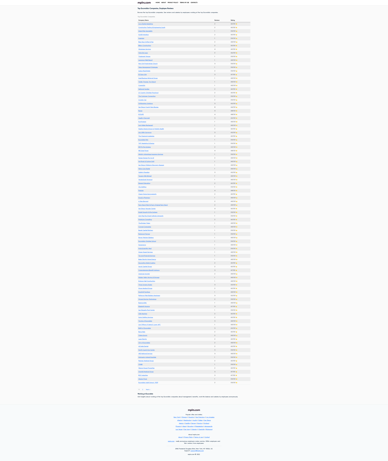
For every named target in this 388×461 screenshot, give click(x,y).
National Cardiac (143, 89)
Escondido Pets (143, 140)
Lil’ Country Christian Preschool (148, 93)
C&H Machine (142, 314)
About (163, 2)
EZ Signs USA (142, 74)
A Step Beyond (143, 201)
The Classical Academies (146, 136)
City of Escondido (144, 343)
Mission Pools (142, 379)
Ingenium (141, 38)
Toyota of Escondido (145, 321)
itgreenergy (142, 245)
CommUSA (141, 85)
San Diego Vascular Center (147, 208)
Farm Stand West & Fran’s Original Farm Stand (153, 205)
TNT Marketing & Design (146, 143)
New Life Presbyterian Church (148, 64)
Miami (184, 426)
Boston (199, 423)
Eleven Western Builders (146, 237)
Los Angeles (210, 417)
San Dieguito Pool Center (146, 310)
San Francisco (200, 417)
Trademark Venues (144, 56)
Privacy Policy (173, 2)
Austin (195, 420)
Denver (193, 423)
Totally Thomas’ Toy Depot (147, 82)
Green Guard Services (145, 252)
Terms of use (184, 2)
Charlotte (201, 429)
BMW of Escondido (144, 328)
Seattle (187, 423)
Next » (148, 389)
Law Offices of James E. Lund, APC (149, 325)
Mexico (181, 423)
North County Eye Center (146, 350)
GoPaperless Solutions (145, 103)
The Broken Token (144, 223)
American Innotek (144, 274)
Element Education (144, 183)
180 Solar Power (143, 151)
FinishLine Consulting (145, 219)
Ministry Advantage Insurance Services (150, 154)
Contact (207, 437)
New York (177, 417)
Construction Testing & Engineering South (151, 27)
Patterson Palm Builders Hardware (149, 295)
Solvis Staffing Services (145, 317)
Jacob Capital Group (145, 266)
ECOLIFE (141, 114)
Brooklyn (190, 426)
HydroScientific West (145, 248)
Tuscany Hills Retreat (145, 176)
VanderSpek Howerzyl (145, 180)
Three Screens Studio (145, 285)
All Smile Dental (143, 346)
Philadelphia (199, 426)
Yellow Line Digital (144, 169)
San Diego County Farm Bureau (148, 107)
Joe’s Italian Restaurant (145, 125)
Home (158, 2)
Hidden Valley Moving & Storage (148, 277)
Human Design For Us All (146, 158)
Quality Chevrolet (144, 118)
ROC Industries (143, 375)
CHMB (140, 364)
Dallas (200, 420)
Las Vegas (179, 429)
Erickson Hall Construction (146, 281)
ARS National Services (145, 353)
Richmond (209, 429)
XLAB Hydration (143, 35)
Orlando (194, 429)
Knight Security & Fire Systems (147, 212)
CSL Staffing (142, 187)
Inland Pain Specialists (145, 31)
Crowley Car (142, 100)
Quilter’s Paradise (143, 172)
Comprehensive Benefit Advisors (149, 270)
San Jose (187, 429)
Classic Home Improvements (147, 194)
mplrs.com (171, 441)
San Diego (207, 420)
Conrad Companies (144, 227)
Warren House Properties (146, 368)
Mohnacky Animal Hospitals (147, 357)
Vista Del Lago (143, 53)
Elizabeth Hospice (144, 306)
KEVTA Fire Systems (144, 147)
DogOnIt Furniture (144, 292)
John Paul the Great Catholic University (150, 216)
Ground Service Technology (147, 299)
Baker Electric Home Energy (147, 259)
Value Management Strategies (148, 67)
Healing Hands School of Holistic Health (151, 129)
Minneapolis (208, 426)
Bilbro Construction (144, 45)
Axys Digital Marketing (145, 24)
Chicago (184, 417)
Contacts (194, 2)
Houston (191, 417)
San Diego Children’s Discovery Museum (151, 165)
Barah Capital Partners (145, 230)
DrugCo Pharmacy (144, 198)
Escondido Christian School (147, 241)
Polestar (141, 190)
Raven (140, 111)
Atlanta (179, 420)
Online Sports (142, 335)
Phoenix (178, 426)
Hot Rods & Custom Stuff (146, 161)
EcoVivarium (142, 122)
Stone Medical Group (145, 288)
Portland (206, 423)
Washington (187, 420)
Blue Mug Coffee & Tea (145, 42)
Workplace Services (144, 49)
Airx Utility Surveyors (144, 132)
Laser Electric (142, 339)
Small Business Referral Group (148, 78)
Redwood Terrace (144, 234)
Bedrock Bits (142, 303)
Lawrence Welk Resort (145, 60)
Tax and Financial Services (146, 256)
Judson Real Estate (144, 71)
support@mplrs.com (197, 451)
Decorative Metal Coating (146, 263)
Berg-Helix (141, 332)
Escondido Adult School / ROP (148, 382)
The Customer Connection (147, 96)
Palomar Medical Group (146, 361)
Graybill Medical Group (146, 372)
